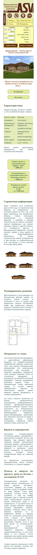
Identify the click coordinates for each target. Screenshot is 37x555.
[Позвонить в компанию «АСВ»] (16, 17)
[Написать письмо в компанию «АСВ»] (9, 17)
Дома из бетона (11, 51)
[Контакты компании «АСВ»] (23, 17)
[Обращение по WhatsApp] (29, 17)
